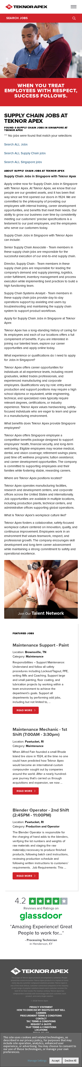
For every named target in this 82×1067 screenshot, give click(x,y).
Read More (24, 710)
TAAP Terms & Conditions (41, 1027)
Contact (41, 1018)
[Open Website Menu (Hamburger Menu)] (74, 7)
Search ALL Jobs (16, 144)
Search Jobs (17, 18)
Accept (56, 1060)
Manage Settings (37, 1060)
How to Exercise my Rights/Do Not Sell (41, 1010)
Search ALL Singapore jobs (23, 162)
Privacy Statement (41, 1007)
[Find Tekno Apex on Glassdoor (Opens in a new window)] (41, 919)
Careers (41, 1013)
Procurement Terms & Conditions (41, 1015)
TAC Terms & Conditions (41, 1021)
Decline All (70, 1060)
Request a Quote (41, 1024)
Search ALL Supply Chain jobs (25, 153)
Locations (41, 1030)
